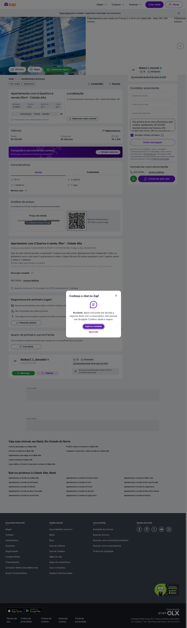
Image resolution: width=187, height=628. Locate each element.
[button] (116, 295)
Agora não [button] (93, 332)
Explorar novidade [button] (93, 326)
